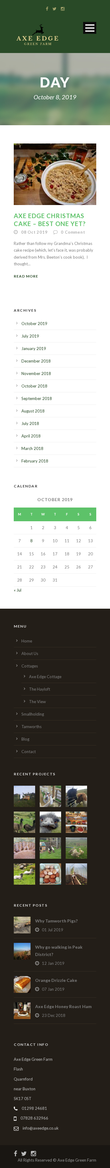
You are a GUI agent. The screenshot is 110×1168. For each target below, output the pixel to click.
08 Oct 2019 (34, 232)
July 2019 (30, 336)
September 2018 (36, 398)
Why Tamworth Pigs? (56, 920)
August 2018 (33, 411)
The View (37, 701)
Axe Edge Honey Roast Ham (63, 1006)
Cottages (29, 666)
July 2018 (30, 423)
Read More (26, 276)
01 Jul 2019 (52, 929)
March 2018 (32, 448)
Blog (25, 739)
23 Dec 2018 (53, 1015)
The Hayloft (39, 689)
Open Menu (89, 28)
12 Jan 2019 (53, 963)
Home (26, 641)
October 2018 (34, 386)
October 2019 (34, 323)
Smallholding (32, 714)
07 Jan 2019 (53, 989)
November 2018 (36, 373)
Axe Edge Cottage (45, 676)
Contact (28, 751)
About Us (29, 653)
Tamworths (31, 726)
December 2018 (36, 361)
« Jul (17, 590)
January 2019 (33, 348)
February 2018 (34, 460)
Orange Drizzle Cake (56, 980)
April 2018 (31, 436)
